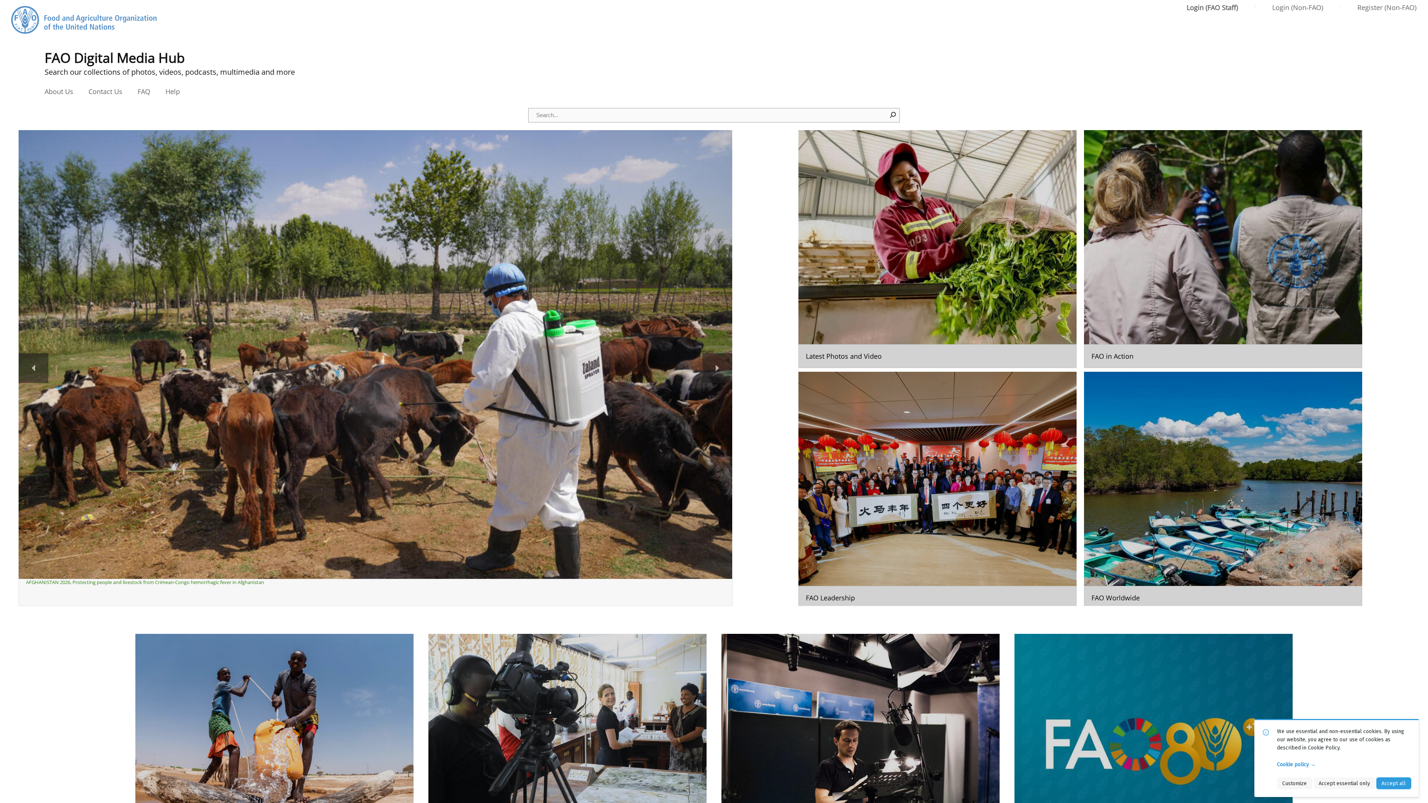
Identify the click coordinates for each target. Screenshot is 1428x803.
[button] (893, 114)
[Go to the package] (937, 249)
